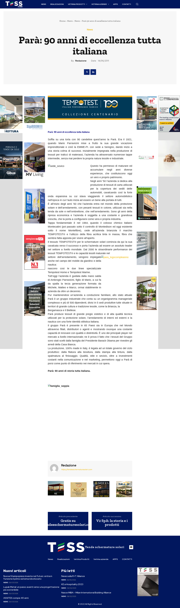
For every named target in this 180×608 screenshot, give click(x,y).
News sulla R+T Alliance (73, 576)
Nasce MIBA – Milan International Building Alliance (86, 592)
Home (62, 21)
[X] (87, 72)
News (70, 21)
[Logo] (13, 4)
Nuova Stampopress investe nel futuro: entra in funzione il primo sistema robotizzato (27, 577)
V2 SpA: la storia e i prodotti (112, 523)
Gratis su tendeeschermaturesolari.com (68, 523)
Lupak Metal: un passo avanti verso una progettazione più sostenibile (31, 588)
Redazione (80, 61)
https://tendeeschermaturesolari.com (76, 469)
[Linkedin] (93, 72)
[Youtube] (131, 547)
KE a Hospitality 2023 (72, 584)
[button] (137, 4)
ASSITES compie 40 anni (16, 597)
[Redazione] (54, 468)
